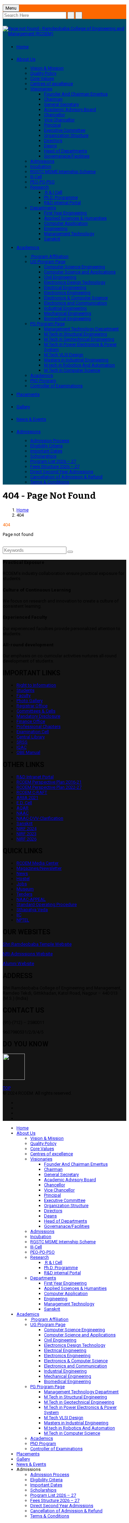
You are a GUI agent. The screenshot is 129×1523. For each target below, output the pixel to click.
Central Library (31, 736)
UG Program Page (47, 261)
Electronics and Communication (75, 303)
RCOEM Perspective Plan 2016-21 (49, 782)
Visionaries (41, 88)
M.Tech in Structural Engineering (75, 334)
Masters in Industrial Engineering (76, 359)
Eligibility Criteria (46, 445)
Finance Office (31, 721)
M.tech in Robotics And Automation (79, 365)
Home (23, 46)
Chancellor (54, 114)
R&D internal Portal (62, 202)
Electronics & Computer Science (76, 297)
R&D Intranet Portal (35, 776)
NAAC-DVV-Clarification (40, 818)
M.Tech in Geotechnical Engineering (79, 339)
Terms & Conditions (49, 482)
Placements (28, 394)
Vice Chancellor (59, 119)
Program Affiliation (49, 256)
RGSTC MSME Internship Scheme (63, 171)
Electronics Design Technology (74, 282)
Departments (43, 207)
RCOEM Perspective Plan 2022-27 (49, 787)
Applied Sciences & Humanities (75, 218)
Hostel (23, 878)
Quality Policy (43, 73)
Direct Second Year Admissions (61, 471)
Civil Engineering (60, 277)
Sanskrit (52, 238)
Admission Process (49, 440)
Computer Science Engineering (74, 266)
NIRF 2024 (26, 828)
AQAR (23, 807)
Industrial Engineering (65, 308)
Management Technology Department (81, 328)
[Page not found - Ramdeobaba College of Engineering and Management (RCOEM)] (64, 33)
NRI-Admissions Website (28, 953)
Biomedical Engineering (67, 318)
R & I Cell (53, 192)
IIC (19, 914)
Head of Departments (65, 150)
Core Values (42, 78)
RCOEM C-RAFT (32, 792)
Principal (52, 125)
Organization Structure (66, 135)
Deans (50, 145)
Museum (25, 889)
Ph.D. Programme (61, 197)
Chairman (53, 99)
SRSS (22, 742)
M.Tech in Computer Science (72, 370)
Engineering (55, 228)
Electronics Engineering (67, 292)
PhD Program (43, 380)
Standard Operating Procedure (47, 904)
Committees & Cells (36, 711)
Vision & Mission (47, 68)
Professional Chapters (39, 726)
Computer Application (66, 223)
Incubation (40, 166)
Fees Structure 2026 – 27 (54, 466)
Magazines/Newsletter (39, 868)
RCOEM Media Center (37, 863)
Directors (53, 140)
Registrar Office (32, 705)
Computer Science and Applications (80, 272)
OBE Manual (28, 752)
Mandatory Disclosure (38, 716)
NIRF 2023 (26, 833)
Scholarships (43, 456)
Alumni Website (18, 963)
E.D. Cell (24, 802)
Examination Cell (33, 731)
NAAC (23, 813)
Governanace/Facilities (66, 156)
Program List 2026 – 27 (53, 461)
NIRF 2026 (26, 839)
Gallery (23, 406)
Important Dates (46, 451)
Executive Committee (64, 130)
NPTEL (23, 920)
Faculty (24, 695)
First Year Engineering (65, 213)
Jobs (22, 883)
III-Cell (36, 176)
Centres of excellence (51, 83)
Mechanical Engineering (67, 313)
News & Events (31, 419)
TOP (7, 1088)
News (22, 873)
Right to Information (36, 685)
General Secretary (61, 104)
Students (25, 690)
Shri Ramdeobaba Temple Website (37, 944)
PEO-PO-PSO (42, 182)
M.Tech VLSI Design (63, 354)
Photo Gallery (30, 700)
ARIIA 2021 (27, 797)
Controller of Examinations (56, 385)
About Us (26, 59)
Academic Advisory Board (70, 109)
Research (39, 187)
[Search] (70, 552)
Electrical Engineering (65, 287)
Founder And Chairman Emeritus (76, 94)
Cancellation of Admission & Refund (66, 476)
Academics (28, 247)
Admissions (42, 161)
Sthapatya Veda (32, 909)
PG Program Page (47, 323)
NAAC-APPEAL (31, 899)
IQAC (21, 747)
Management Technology (69, 233)
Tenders (24, 894)
